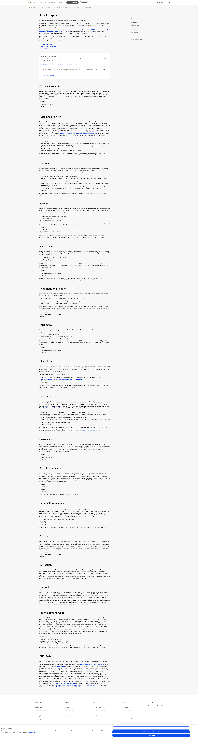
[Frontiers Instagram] (162, 705)
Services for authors (40, 710)
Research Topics (67, 7)
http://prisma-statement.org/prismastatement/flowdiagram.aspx (77, 133)
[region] (99, 731)
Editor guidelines (39, 716)
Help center (125, 707)
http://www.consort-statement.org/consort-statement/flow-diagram (62, 379)
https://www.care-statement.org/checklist (55, 408)
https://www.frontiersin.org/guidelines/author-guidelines (73, 687)
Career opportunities (127, 719)
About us (42, 2)
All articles (60, 2)
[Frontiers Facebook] (149, 705)
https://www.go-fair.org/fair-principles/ (92, 664)
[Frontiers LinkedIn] (157, 705)
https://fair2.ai (61, 666)
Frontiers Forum (97, 707)
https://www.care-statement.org (90, 430)
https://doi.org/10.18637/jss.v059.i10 (63, 683)
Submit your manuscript (48, 46)
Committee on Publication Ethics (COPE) (83, 30)
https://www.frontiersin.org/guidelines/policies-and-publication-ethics (79, 685)
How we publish (69, 716)
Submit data (84, 2)
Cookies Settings (151, 728)
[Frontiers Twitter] (153, 705)
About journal (87, 7)
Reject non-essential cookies (151, 731)
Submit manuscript (72, 2)
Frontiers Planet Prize (99, 716)
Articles (58, 7)
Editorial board (77, 7)
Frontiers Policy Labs (99, 710)
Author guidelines (46, 44)
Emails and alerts (126, 710)
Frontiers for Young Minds (100, 713)
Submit (123, 716)
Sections (49, 7)
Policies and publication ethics (43, 713)
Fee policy (44, 48)
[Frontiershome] (32, 2)
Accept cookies (151, 735)
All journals (52, 2)
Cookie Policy (32, 732)
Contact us (125, 713)
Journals (67, 713)
